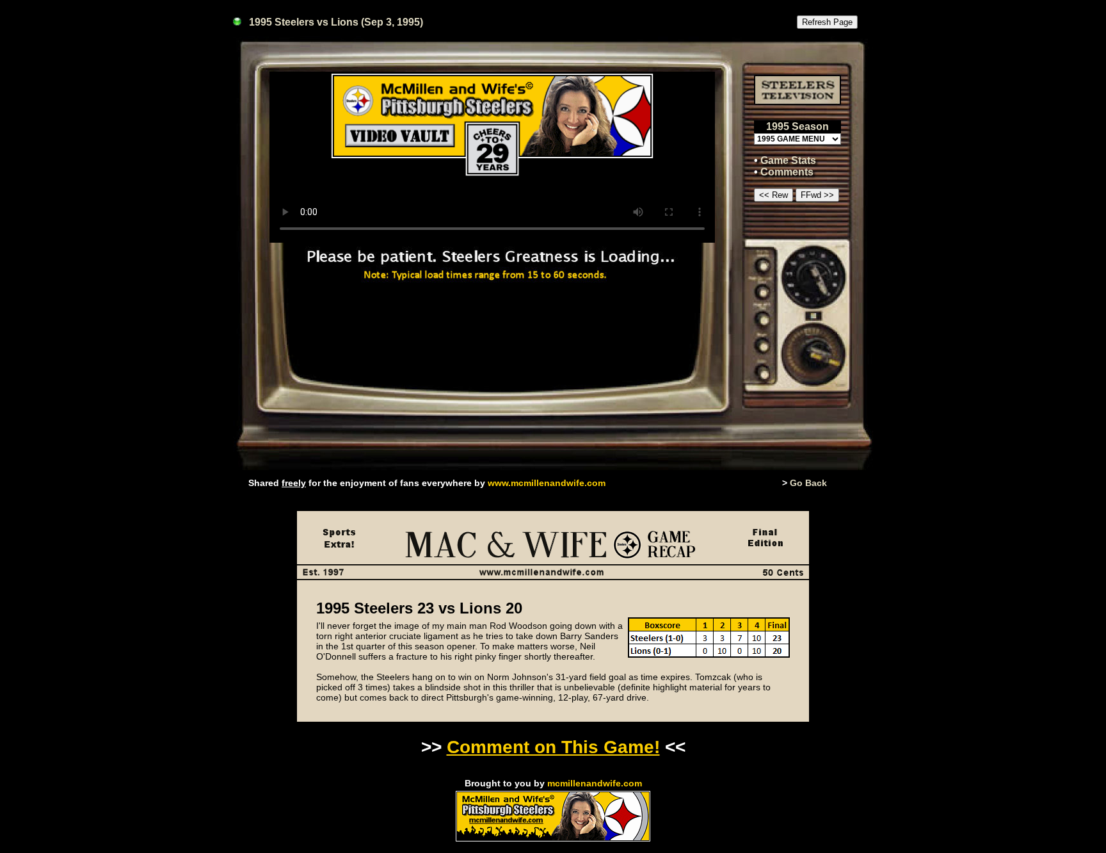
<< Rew (773, 195)
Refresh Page (827, 22)
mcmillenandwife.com (594, 783)
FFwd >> (817, 195)
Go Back (808, 483)
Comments (786, 172)
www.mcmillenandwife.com (546, 483)
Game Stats (788, 160)
